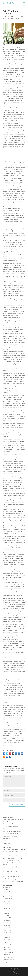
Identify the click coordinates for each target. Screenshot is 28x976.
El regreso (16, 876)
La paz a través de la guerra (10, 836)
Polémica (6, 949)
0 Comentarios (15, 18)
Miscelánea (6, 887)
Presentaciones (8, 952)
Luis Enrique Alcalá (9, 16)
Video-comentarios (9, 959)
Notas (5, 947)
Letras (5, 911)
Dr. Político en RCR (9, 927)
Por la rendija (7, 892)
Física (5, 906)
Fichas (4, 18)
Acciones (6, 918)
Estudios (6, 935)
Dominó (6, 901)
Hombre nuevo (7, 841)
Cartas (5, 925)
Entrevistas (7, 932)
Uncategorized (6, 962)
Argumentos (7, 920)
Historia (6, 908)
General (6, 940)
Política (8, 18)
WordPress (19, 974)
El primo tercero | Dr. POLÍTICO (11, 867)
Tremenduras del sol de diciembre (11, 869)
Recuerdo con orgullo (17, 881)
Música (6, 913)
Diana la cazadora (12, 874)
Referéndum (7, 957)
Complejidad (7, 898)
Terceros (6, 894)
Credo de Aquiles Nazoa (9, 824)
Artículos (6, 922)
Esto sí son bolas (7, 838)
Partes (5, 889)
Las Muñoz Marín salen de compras (12, 831)
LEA (5, 942)
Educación (6, 903)
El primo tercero (7, 828)
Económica (7, 930)
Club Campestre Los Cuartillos (10, 826)
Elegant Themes (17, 972)
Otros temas (6, 896)
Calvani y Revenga (7, 843)
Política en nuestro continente (10, 833)
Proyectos (6, 954)
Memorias (6, 945)
